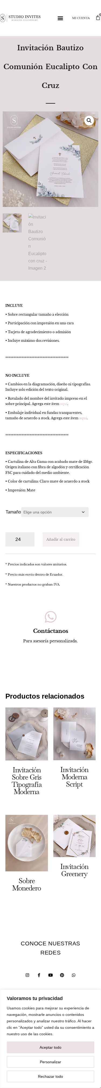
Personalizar (50, 1062)
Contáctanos (50, 631)
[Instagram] (27, 975)
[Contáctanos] (50, 617)
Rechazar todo (50, 1076)
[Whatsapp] (73, 975)
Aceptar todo (50, 1047)
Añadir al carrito (60, 539)
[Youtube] (50, 975)
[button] (60, 18)
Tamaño (13, 512)
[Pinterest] (62, 975)
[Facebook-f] (39, 975)
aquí (63, 404)
